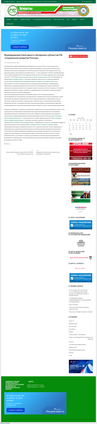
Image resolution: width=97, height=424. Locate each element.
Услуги (82, 19)
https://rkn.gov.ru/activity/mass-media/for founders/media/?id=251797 (34, 77)
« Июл (70, 134)
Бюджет (74, 19)
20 (79, 127)
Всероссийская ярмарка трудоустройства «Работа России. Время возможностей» (20, 152)
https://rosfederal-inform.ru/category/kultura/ (22, 122)
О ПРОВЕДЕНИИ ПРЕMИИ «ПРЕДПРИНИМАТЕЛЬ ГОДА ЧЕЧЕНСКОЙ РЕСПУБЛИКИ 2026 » (80, 300)
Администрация (25, 19)
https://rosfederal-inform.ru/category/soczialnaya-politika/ (42, 124)
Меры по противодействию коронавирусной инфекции (81, 338)
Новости (19, 1)
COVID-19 (71, 321)
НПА (68, 19)
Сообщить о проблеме (20, 47)
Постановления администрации (77, 344)
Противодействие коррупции (42, 19)
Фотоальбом (25, 1)
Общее (15, 19)
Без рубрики (72, 329)
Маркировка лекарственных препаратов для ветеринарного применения (48, 152)
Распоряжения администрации (77, 350)
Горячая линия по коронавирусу (77, 334)
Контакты (40, 1)
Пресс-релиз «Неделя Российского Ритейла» (81, 312)
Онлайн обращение (33, 1)
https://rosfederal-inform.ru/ (16, 79)
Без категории (72, 326)
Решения (71, 352)
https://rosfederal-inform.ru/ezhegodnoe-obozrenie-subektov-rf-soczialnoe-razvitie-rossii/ (33, 81)
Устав (70, 355)
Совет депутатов (59, 19)
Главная (8, 19)
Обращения (9, 24)
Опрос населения (73, 304)
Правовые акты (73, 347)
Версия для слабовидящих (79, 56)
